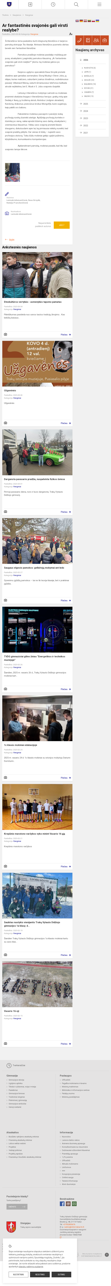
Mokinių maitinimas (70, 1087)
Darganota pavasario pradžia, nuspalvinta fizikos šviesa (34, 479)
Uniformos (66, 1167)
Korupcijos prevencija (71, 1174)
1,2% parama (67, 1157)
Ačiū (61, 225)
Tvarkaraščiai (18, 1065)
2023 (85, 118)
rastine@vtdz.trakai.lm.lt (74, 1227)
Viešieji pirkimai (15, 1150)
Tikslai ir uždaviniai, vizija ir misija (22, 1087)
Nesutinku (40, 1274)
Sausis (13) (89, 96)
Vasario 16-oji (11, 1011)
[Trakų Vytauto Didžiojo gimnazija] (9, 4)
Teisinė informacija (70, 1181)
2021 (85, 133)
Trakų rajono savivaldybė (30, 1227)
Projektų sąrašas (16, 1154)
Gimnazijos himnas (17, 1093)
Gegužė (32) (89, 80)
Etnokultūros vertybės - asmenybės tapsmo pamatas (33, 302)
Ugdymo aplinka (15, 1083)
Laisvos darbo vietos (70, 1140)
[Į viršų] (107, 1255)
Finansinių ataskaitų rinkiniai (20, 1140)
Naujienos (17, 15)
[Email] (74, 1203)
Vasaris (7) (89, 92)
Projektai (12, 1147)
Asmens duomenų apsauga (73, 1143)
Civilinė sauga (67, 1177)
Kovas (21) (88, 88)
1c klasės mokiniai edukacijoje (20, 745)
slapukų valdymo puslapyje (31, 1266)
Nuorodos (66, 1137)
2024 (85, 111)
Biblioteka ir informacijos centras (75, 1090)
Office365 (66, 1080)
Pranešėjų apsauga (70, 1154)
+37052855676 (69, 1224)
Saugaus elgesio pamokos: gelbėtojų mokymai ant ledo (34, 567)
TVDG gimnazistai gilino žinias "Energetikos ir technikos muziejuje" (34, 658)
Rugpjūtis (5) (90, 68)
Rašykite (12, 1207)
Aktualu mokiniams (70, 1164)
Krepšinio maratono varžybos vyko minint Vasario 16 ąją (34, 833)
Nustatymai (18, 1274)
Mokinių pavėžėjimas (70, 1097)
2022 (85, 125)
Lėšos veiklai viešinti (17, 1143)
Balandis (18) (90, 84)
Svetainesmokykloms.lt (91, 1256)
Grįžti (11, 239)
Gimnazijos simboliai (17, 1104)
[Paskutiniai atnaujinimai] (53, 4)
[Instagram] (68, 1203)
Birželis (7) (89, 76)
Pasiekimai (13, 1090)
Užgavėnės (10, 390)
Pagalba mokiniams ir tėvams (74, 1083)
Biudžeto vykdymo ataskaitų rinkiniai (24, 1137)
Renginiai (29, 15)
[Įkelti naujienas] (30, 4)
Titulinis (5, 15)
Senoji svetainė (15, 1107)
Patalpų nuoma (68, 1093)
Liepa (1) (87, 72)
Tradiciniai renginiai (17, 1097)
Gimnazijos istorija (16, 1080)
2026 (85, 60)
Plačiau (64, 334)
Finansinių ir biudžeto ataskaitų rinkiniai (25, 1157)
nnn (63, 1171)
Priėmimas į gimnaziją (18, 1100)
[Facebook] (62, 1203)
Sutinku (61, 1274)
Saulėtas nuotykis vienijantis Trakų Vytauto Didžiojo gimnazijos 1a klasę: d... (32, 924)
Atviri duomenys (68, 1184)
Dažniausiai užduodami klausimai (76, 1150)
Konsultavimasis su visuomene (75, 1147)
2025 (85, 104)
